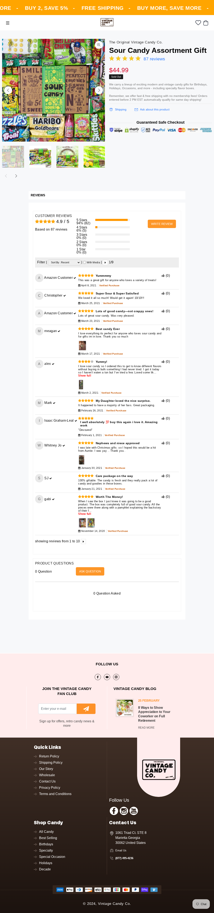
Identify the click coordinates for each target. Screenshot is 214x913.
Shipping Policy (50, 762)
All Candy (46, 831)
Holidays (45, 863)
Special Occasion (52, 856)
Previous (8, 90)
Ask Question (90, 571)
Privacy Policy (49, 787)
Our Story (46, 769)
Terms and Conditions (55, 794)
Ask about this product (154, 109)
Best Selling (48, 838)
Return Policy (49, 756)
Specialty (46, 850)
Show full (84, 375)
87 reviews (154, 58)
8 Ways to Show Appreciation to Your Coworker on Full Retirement (154, 714)
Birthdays (46, 844)
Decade (45, 869)
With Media (93, 262)
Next (99, 90)
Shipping (120, 109)
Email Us (120, 850)
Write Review (162, 224)
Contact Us (47, 781)
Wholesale (47, 775)
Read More (146, 727)
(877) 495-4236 (124, 858)
